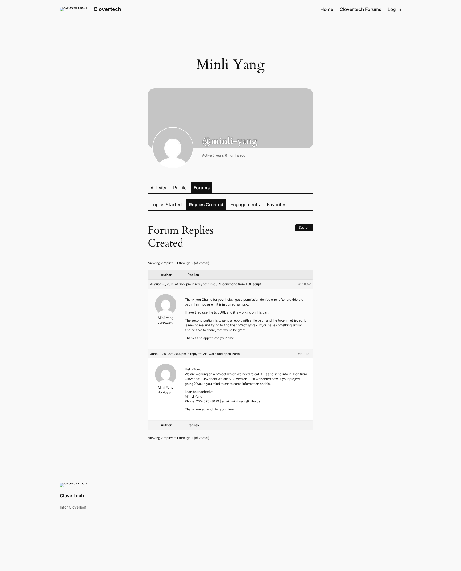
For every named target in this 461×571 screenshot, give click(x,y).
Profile (180, 187)
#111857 (304, 284)
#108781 (304, 354)
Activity (158, 187)
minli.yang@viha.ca (245, 401)
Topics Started (166, 204)
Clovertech (107, 9)
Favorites (277, 204)
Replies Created (206, 204)
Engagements (245, 204)
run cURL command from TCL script (234, 284)
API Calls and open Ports (221, 354)
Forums (202, 187)
